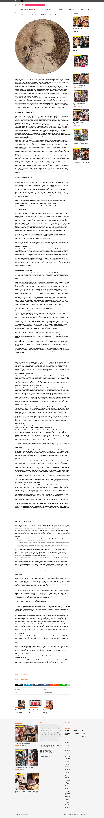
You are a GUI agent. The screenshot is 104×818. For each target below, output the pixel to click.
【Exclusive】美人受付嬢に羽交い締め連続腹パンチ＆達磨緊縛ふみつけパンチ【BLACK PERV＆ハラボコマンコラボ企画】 (26, 793)
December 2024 (68, 774)
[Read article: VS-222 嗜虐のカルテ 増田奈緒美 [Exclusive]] (81, 96)
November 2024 (68, 775)
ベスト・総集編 (60, 730)
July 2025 (67, 763)
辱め (46, 739)
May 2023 (67, 804)
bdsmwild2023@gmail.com (68, 0)
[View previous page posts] (26, 800)
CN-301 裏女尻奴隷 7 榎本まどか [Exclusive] (79, 49)
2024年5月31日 (22, 745)
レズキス (44, 732)
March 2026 (67, 750)
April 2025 (67, 767)
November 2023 (68, 794)
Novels (72, 9)
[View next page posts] (27, 800)
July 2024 (67, 782)
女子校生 (42, 734)
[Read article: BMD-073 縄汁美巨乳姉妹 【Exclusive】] (27, 733)
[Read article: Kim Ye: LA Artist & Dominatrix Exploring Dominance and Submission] (49, 704)
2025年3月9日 (17, 713)
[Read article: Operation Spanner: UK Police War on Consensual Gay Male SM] (35, 704)
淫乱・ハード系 (45, 736)
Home (16, 12)
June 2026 (67, 745)
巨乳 (49, 734)
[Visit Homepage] (19, 5)
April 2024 (67, 786)
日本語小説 (84, 736)
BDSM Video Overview (19, 672)
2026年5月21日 (80, 87)
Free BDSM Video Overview (45, 756)
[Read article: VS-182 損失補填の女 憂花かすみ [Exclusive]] (81, 115)
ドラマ (46, 730)
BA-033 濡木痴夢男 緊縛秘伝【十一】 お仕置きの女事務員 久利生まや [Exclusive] (81, 142)
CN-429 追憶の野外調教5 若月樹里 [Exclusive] (24, 767)
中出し (49, 732)
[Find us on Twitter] (22, 1)
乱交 (51, 732)
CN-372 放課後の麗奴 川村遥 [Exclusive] (80, 85)
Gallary (60, 9)
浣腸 (41, 736)
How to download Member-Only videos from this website (50, 745)
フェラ (55, 730)
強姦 (51, 734)
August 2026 (67, 742)
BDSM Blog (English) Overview (21, 674)
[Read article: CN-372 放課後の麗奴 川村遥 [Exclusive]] (81, 78)
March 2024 (67, 788)
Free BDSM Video (47, 9)
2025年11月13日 (80, 106)
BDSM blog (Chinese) (67, 731)
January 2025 (67, 772)
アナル (49, 728)
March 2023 (67, 807)
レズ (41, 732)
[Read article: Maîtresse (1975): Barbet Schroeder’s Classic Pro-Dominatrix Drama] (21, 704)
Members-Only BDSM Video (27, 9)
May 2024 (67, 785)
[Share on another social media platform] (69, 685)
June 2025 (67, 764)
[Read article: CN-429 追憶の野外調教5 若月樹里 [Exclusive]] (27, 757)
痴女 (60, 736)
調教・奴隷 (42, 739)
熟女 (53, 736)
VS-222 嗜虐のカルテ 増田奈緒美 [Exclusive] (79, 104)
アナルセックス (53, 728)
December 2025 (68, 755)
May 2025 (67, 766)
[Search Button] (88, 9)
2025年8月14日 (80, 69)
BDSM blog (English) (21, 12)
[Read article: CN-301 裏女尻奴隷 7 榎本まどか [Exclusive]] (81, 42)
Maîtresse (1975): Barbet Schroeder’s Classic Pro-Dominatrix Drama (20, 711)
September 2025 (68, 759)
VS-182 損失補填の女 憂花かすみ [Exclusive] (79, 123)
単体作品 (57, 732)
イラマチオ (59, 728)
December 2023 (68, 793)
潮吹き (50, 736)
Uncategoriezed (85, 733)
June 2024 (67, 783)
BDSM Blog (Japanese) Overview (21, 679)
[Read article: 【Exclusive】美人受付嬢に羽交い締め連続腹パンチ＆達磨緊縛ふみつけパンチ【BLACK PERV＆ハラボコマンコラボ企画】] (27, 781)
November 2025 (68, 756)
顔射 (53, 739)
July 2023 (67, 801)
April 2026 (67, 748)
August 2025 (67, 761)
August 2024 (67, 780)
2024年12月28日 (17, 16)
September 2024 (68, 778)
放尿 (60, 734)
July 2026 (67, 743)
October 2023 (67, 796)
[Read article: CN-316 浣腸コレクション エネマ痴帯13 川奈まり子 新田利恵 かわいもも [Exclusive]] (81, 154)
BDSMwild (18, 814)
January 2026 (67, 753)
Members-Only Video (77, 16)
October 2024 (67, 777)
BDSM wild (75, 69)
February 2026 (68, 751)
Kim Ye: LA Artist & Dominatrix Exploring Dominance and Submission (49, 711)
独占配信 (57, 736)
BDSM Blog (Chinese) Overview (21, 677)
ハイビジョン (51, 730)
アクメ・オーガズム (44, 728)
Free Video (76, 736)
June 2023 (67, 802)
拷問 (57, 734)
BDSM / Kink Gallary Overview (45, 747)
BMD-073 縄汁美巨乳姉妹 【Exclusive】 (22, 743)
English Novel (76, 735)
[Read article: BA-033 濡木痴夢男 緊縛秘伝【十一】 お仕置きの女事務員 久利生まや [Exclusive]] (81, 135)
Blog (83, 9)
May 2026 (67, 747)
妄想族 (46, 734)
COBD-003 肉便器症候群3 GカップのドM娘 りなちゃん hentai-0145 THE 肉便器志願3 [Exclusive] (81, 30)
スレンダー (42, 730)
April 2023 (67, 805)
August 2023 (67, 799)
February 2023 (68, 809)
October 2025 (67, 758)
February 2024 (68, 790)
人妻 (54, 732)
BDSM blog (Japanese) (76, 731)
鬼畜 (56, 739)
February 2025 (68, 770)
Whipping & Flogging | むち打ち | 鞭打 (54, 726)
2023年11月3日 (22, 795)
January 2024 (67, 791)
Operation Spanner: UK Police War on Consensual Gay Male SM (35, 711)
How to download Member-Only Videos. (35, 4)
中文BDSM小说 (84, 735)
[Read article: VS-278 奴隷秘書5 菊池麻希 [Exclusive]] (81, 61)
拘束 (54, 734)
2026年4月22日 (80, 125)
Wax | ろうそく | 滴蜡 (44, 726)
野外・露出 (49, 739)
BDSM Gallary (76, 733)
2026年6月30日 (22, 769)
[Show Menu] (15, 0)
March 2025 (67, 769)
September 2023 (68, 797)
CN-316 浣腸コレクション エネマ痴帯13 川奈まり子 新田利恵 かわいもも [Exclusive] (81, 161)
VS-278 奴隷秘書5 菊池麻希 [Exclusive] (80, 68)
